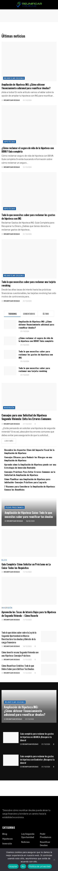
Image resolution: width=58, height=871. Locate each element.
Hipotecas (9, 141)
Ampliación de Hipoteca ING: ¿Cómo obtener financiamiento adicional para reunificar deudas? (26, 86)
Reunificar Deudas (12, 100)
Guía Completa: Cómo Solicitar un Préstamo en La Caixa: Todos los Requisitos (26, 566)
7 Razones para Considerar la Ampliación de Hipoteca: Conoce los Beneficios (29, 488)
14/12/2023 (27, 646)
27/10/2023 (27, 424)
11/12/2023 (27, 572)
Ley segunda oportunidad (27, 835)
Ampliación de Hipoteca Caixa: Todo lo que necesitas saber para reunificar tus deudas (29, 515)
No (23, 866)
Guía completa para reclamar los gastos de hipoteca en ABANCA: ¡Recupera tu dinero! (37, 737)
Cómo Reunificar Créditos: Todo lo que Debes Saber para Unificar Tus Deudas (18, 667)
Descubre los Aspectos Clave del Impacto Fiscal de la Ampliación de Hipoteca (29, 451)
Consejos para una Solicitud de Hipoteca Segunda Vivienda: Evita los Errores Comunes (26, 417)
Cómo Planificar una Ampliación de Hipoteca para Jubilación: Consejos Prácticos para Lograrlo (27, 480)
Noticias (25, 842)
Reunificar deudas (14, 78)
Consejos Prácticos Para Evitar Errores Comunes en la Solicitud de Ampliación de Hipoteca (29, 473)
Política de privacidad (39, 866)
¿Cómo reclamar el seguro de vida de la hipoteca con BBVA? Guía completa (28, 149)
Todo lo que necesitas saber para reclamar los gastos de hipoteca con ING (28, 216)
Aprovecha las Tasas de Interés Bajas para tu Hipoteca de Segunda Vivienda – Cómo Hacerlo (29, 613)
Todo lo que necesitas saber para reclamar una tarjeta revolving (29, 283)
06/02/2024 (30, 521)
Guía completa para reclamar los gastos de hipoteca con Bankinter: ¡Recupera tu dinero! (37, 759)
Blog (4, 560)
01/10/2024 (27, 100)
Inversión (9, 407)
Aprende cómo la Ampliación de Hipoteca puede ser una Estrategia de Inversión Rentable (30, 466)
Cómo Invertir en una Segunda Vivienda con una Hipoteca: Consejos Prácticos (20, 653)
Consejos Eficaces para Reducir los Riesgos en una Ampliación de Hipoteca (28, 458)
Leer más (8, 441)
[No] (54, 859)
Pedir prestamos (15, 507)
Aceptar (13, 866)
